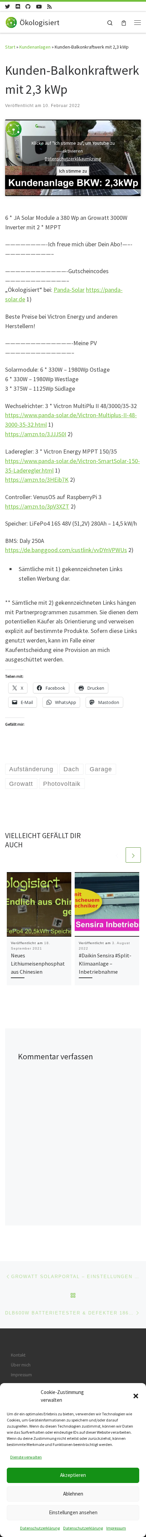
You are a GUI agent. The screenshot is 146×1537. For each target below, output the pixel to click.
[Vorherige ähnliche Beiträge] (117, 855)
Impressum (116, 1528)
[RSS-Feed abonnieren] (49, 7)
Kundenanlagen (35, 47)
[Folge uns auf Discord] (18, 7)
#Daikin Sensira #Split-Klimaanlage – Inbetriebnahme (105, 963)
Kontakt (18, 1355)
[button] (135, 1396)
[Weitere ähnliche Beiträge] (133, 855)
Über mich (21, 1365)
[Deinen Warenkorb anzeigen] (124, 22)
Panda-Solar (69, 290)
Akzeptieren (73, 1475)
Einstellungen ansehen (73, 1512)
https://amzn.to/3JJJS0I (35, 434)
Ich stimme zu (73, 171)
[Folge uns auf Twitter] (7, 7)
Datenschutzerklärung (40, 1528)
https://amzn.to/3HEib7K (37, 479)
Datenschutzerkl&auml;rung (73, 159)
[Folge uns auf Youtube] (39, 7)
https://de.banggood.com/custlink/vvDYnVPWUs (66, 550)
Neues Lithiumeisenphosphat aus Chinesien (38, 963)
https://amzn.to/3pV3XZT (37, 506)
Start (10, 47)
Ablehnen (73, 1493)
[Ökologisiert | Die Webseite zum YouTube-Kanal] (11, 21)
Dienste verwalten (26, 1457)
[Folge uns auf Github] (28, 7)
